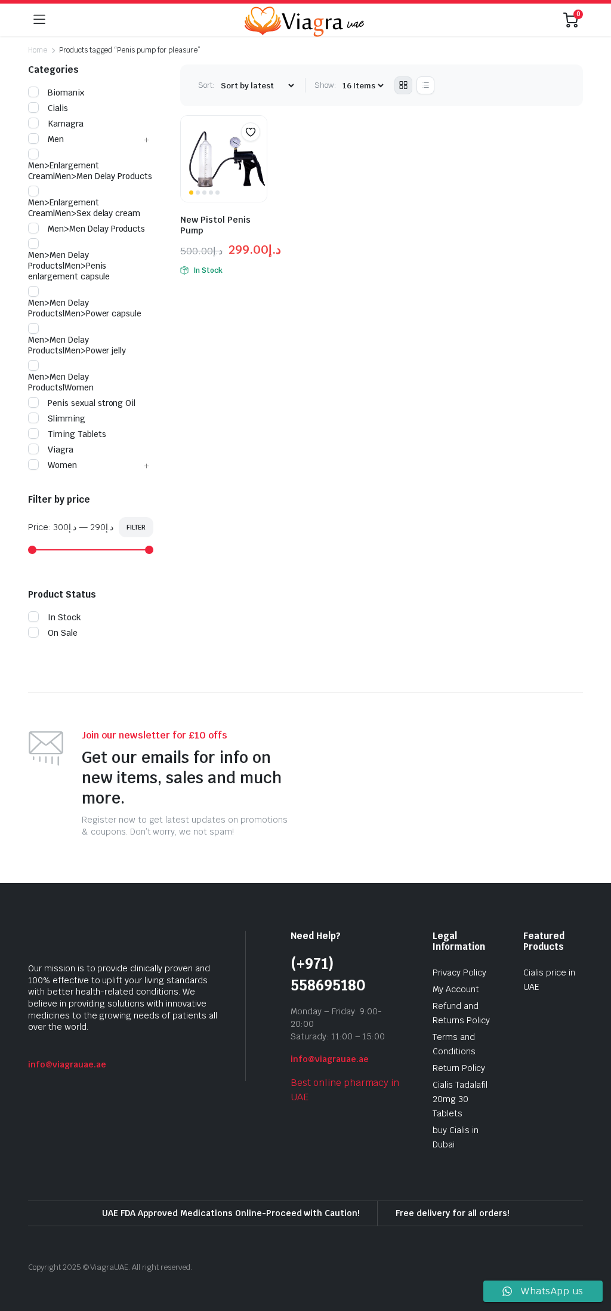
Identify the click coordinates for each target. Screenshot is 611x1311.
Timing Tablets (77, 434)
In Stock (64, 617)
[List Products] (425, 85)
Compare (256, 155)
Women (62, 465)
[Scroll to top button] (592, 1257)
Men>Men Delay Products (96, 228)
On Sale (63, 632)
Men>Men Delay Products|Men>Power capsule (84, 308)
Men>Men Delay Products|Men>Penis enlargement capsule (69, 266)
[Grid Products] (403, 85)
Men (56, 139)
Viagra (60, 449)
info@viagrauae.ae (67, 1064)
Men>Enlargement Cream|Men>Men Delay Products (90, 170)
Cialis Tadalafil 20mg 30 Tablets (460, 1099)
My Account (456, 989)
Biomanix (66, 92)
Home (37, 50)
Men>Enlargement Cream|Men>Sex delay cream (84, 208)
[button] (251, 132)
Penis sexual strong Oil (91, 403)
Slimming (66, 418)
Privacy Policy (459, 972)
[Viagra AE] (304, 19)
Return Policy (459, 1068)
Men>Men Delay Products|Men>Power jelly (77, 345)
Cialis (58, 108)
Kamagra (66, 123)
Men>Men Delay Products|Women (61, 382)
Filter (136, 527)
